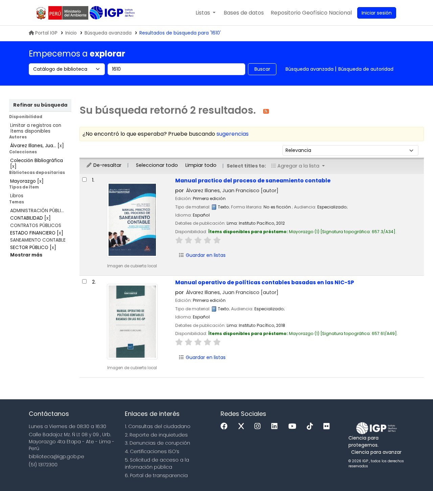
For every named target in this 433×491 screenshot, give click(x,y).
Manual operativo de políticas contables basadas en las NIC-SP (264, 282)
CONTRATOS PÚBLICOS (35, 225)
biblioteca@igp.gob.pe (56, 456)
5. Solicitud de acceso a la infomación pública (157, 463)
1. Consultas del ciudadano (157, 426)
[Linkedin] (276, 426)
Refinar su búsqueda (40, 105)
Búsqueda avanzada (108, 33)
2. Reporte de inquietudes (156, 434)
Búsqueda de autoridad (365, 69)
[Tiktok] (311, 426)
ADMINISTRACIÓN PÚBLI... (37, 210)
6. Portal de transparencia (156, 475)
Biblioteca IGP (113, 13)
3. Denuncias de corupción (157, 443)
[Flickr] (328, 426)
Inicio (71, 33)
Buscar (262, 69)
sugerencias (232, 134)
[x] (242, 426)
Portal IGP (46, 33)
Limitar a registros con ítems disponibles (35, 128)
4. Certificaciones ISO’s (152, 451)
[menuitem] (311, 12)
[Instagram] (259, 426)
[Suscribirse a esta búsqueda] (266, 111)
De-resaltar (106, 165)
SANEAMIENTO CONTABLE (38, 240)
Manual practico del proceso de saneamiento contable (253, 180)
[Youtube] (293, 426)
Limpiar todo (200, 165)
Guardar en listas (205, 255)
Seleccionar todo (157, 165)
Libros (16, 196)
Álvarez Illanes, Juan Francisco (232, 190)
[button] (205, 12)
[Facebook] (226, 426)
